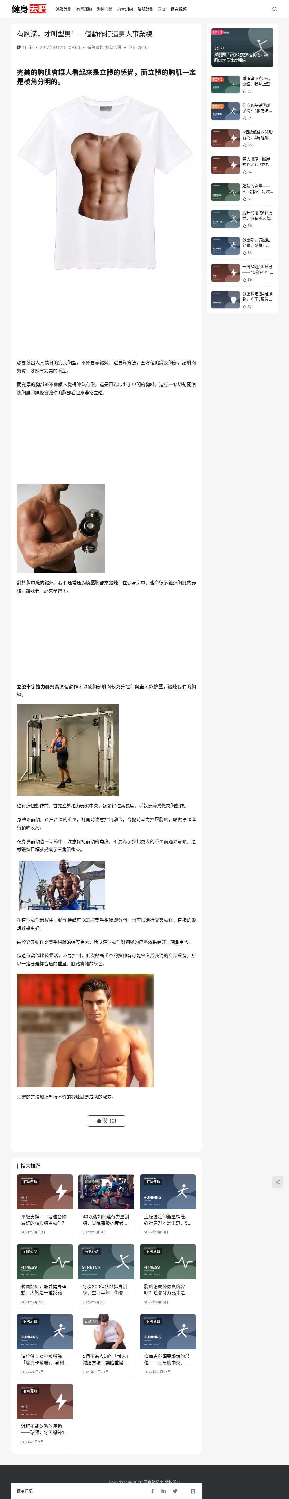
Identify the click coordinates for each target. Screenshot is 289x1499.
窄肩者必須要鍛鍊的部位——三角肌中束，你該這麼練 (166, 1359)
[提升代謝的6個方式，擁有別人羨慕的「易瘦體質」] (225, 219)
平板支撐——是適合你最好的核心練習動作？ (43, 1220)
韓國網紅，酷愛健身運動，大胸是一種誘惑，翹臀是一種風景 (43, 1290)
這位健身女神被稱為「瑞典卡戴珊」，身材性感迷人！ (42, 1359)
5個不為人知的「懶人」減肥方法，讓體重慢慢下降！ (105, 1359)
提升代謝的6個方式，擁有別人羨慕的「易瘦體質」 (258, 218)
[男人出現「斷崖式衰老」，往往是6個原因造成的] (225, 165)
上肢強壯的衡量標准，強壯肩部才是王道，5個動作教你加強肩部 (166, 1220)
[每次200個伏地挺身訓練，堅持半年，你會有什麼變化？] (106, 1261)
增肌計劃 (146, 8)
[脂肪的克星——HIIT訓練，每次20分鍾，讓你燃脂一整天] (225, 192)
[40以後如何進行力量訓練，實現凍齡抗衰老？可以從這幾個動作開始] (106, 1191)
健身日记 (25, 47)
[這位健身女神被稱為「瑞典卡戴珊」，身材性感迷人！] (45, 1331)
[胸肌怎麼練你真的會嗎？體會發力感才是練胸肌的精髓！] (168, 1261)
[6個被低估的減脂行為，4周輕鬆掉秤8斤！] (225, 138)
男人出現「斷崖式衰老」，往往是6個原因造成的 (257, 164)
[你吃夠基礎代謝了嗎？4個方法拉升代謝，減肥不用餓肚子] (225, 111)
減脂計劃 (63, 8)
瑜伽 (162, 8)
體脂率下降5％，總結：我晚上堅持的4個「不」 (257, 84)
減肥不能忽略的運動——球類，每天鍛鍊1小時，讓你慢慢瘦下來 (43, 1429)
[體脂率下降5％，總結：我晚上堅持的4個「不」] (225, 84)
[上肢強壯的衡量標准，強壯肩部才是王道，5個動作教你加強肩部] (168, 1191)
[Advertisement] (106, 316)
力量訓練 (125, 8)
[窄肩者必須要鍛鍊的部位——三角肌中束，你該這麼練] (168, 1331)
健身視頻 (179, 8)
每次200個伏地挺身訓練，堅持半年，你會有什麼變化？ (105, 1290)
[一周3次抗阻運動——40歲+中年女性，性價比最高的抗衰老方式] (225, 273)
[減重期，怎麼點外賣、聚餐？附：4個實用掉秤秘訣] (225, 246)
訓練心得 (104, 8)
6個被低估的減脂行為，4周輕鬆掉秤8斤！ (257, 137)
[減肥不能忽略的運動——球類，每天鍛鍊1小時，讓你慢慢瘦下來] (45, 1401)
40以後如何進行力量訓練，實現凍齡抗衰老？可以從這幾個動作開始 (106, 1220)
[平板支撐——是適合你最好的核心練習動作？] (45, 1191)
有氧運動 (84, 8)
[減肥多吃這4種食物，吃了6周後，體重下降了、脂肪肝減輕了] (225, 300)
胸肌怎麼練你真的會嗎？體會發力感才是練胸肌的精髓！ (166, 1290)
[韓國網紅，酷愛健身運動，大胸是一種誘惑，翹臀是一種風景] (45, 1261)
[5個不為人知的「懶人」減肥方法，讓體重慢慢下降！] (106, 1331)
